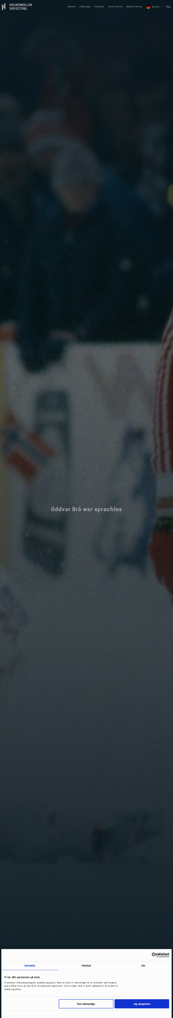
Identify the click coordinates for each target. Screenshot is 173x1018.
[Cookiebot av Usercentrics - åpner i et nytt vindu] (154, 955)
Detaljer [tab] (86, 965)
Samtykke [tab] (29, 965)
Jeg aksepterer (141, 1003)
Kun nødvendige (86, 1003)
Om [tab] (143, 965)
